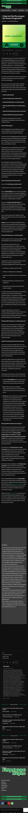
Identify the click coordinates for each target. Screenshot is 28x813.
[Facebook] (3, 54)
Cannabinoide (5, 723)
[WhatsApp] (13, 54)
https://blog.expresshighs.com (8, 668)
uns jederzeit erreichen (17, 484)
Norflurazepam (5, 658)
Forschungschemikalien (13, 21)
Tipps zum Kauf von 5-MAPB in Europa (12, 714)
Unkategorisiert (5, 711)
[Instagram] (3, 698)
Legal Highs (4, 21)
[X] (7, 54)
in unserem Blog (13, 493)
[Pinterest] (10, 54)
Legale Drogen (5, 656)
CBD (3, 729)
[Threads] (8, 698)
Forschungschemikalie (7, 654)
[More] (16, 54)
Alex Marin (6, 666)
